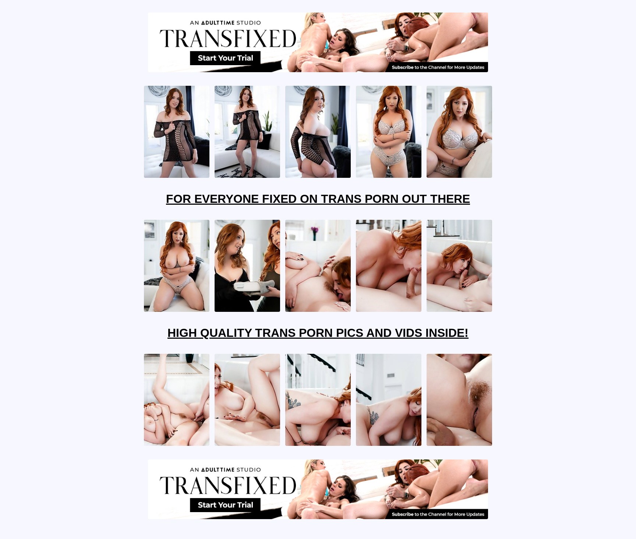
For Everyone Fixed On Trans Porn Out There (318, 198)
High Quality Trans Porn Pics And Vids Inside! (318, 332)
